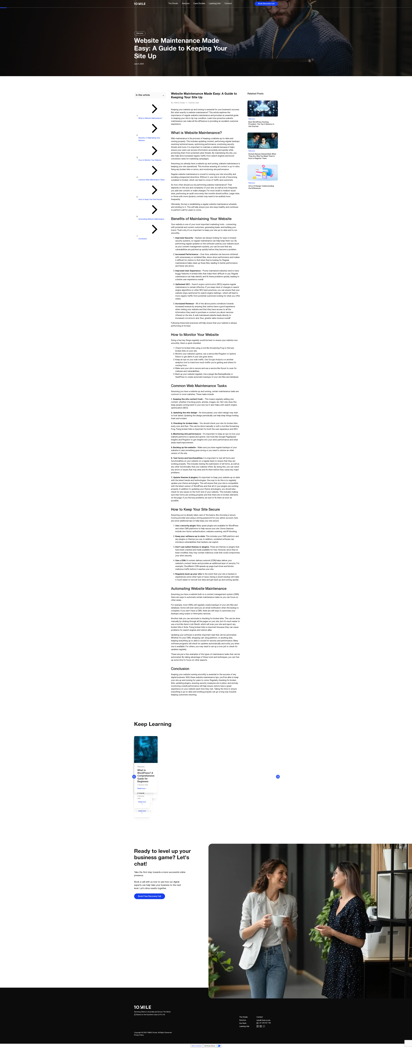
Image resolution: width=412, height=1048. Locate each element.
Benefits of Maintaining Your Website (149, 139)
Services (242, 1020)
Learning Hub (244, 1026)
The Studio (243, 1017)
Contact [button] (260, 1017)
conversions (189, 318)
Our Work (242, 1023)
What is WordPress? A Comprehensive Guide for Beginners (145, 776)
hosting (174, 518)
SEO (188, 284)
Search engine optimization (204, 284)
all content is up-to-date (228, 167)
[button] (228, 4)
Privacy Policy (139, 1035)
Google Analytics (216, 360)
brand (173, 230)
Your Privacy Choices (209, 1045)
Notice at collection (197, 1045)
